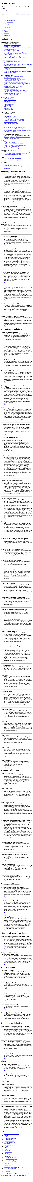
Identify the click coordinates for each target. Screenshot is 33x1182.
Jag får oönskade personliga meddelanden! (14, 128)
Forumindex (7, 1165)
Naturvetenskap (8, 1139)
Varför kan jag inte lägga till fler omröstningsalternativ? (17, 83)
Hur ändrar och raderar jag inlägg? (12, 78)
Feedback (7, 1163)
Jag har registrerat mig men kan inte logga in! (14, 52)
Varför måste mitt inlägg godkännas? (12, 93)
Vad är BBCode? (8, 98)
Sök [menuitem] (8, 24)
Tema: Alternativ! (11, 1160)
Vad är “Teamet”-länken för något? (12, 123)
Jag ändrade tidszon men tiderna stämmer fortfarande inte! (18, 64)
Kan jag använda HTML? (10, 100)
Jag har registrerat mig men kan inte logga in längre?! (16, 53)
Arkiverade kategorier (11, 1159)
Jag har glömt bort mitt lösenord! (11, 50)
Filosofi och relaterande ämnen (11, 1134)
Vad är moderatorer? (9, 115)
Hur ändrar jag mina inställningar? (12, 61)
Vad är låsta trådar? (8, 108)
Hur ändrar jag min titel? (10, 69)
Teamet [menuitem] (8, 27)
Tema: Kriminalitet (11, 1161)
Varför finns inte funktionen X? (11, 165)
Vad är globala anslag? (9, 104)
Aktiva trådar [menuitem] (10, 22)
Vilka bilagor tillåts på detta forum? (12, 158)
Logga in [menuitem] (6, 31)
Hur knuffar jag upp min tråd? (11, 94)
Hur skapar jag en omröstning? (11, 80)
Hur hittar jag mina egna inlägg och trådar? (14, 148)
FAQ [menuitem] (5, 30)
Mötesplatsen (8, 1147)
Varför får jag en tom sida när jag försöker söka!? (15, 145)
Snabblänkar (7, 17)
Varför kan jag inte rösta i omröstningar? (13, 86)
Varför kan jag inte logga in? (10, 43)
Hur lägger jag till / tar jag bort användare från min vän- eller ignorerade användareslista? (17, 137)
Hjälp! (6, 1146)
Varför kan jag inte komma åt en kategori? (14, 85)
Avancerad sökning (24, 14)
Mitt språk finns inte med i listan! (12, 65)
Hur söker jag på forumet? (10, 142)
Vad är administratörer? (9, 113)
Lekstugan (7, 1150)
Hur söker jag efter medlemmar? (11, 146)
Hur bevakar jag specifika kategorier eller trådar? (15, 153)
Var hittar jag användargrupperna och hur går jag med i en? (18, 117)
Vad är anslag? (7, 105)
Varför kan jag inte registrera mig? (12, 56)
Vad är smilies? (7, 101)
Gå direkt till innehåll (6, 10)
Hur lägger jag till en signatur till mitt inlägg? (14, 79)
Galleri (6, 1149)
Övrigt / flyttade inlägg (11, 1157)
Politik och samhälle (9, 1141)
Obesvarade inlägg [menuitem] (11, 20)
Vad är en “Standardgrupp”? (10, 122)
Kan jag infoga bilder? (9, 102)
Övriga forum (7, 1143)
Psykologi (7, 1136)
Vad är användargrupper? (10, 116)
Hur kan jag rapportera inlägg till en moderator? (15, 90)
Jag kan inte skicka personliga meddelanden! (14, 127)
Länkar (6, 1153)
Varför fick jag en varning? (10, 89)
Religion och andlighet (10, 1138)
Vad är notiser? (7, 107)
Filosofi (6, 1135)
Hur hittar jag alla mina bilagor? (11, 160)
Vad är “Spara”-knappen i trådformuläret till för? (15, 91)
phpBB (8, 1174)
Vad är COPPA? (8, 54)
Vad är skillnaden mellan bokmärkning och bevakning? (17, 152)
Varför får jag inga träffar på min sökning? (14, 143)
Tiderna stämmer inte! (9, 62)
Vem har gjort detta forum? (10, 164)
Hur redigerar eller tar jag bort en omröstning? (15, 82)
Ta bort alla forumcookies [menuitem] (10, 1168)
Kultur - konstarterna (10, 1142)
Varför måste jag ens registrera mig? (12, 45)
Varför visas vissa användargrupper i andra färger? (16, 120)
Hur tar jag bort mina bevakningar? (12, 154)
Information (7, 1156)
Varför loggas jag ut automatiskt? (12, 46)
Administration (7, 1154)
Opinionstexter (8, 1152)
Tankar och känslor (9, 1145)
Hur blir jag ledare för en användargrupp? (14, 119)
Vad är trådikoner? (8, 109)
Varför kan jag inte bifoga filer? (11, 87)
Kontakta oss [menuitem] (7, 1171)
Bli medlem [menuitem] (6, 33)
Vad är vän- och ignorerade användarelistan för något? (17, 135)
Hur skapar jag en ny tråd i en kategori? (13, 76)
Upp (5, 185)
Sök (18, 14)
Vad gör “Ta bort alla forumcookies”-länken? (14, 57)
